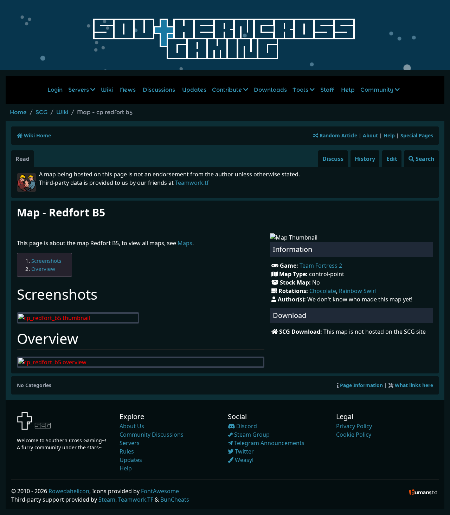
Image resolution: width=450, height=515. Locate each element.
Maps (185, 243)
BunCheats (174, 499)
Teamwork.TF (135, 499)
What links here (414, 385)
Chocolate (322, 291)
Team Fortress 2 (321, 265)
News (128, 89)
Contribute (227, 89)
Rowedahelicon (69, 491)
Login (55, 89)
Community (377, 89)
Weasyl (243, 460)
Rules (127, 451)
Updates (194, 89)
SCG (41, 112)
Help (348, 89)
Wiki (107, 89)
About (370, 135)
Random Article (337, 135)
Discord (246, 426)
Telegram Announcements (268, 443)
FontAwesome (160, 491)
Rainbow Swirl (358, 291)
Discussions (159, 89)
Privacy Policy (354, 426)
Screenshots (46, 260)
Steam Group (251, 434)
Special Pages (416, 135)
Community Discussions (152, 434)
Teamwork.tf (192, 183)
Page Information (361, 385)
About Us (132, 426)
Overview (43, 268)
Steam (106, 499)
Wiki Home (36, 135)
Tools (301, 89)
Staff (327, 89)
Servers (79, 89)
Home (18, 112)
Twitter (243, 451)
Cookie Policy (353, 434)
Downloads (270, 89)
